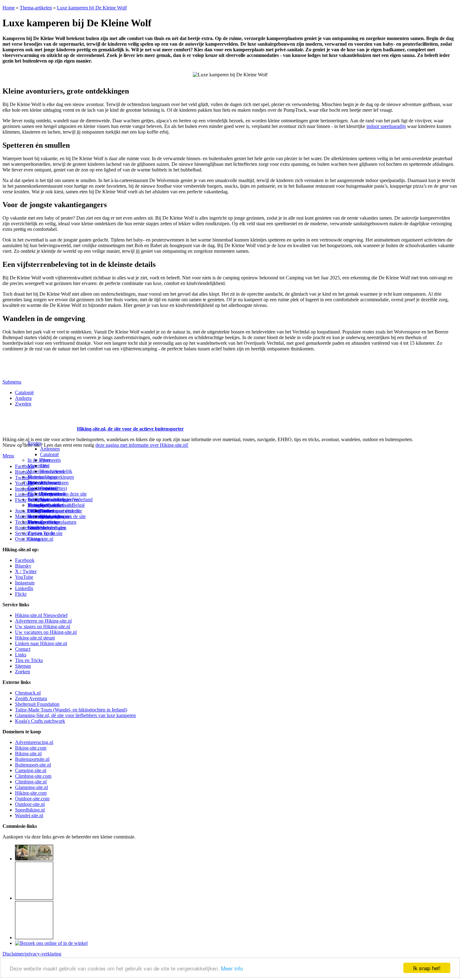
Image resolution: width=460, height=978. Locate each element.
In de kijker (39, 460)
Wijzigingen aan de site (63, 516)
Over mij (49, 488)
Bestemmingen (42, 477)
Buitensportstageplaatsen (52, 522)
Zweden (23, 403)
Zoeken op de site (45, 533)
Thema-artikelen (36, 7)
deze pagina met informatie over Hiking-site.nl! (141, 445)
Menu (8, 455)
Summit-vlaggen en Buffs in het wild (59, 502)
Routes (34, 443)
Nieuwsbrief (40, 527)
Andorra (23, 398)
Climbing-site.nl (31, 781)
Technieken (26, 522)
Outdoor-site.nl (30, 804)
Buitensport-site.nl (33, 764)
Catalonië (24, 392)
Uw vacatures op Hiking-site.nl (46, 632)
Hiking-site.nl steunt (35, 637)
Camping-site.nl (30, 770)
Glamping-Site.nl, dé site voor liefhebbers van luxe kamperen (75, 715)
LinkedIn (24, 588)
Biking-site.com (30, 748)
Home (9, 7)
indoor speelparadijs (386, 126)
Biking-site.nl (28, 753)
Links (20, 654)
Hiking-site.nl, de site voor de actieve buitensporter (130, 428)
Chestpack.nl (28, 692)
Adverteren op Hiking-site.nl (43, 621)
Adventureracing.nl (34, 742)
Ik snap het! (427, 968)
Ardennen (50, 448)
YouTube (24, 577)
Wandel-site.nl (29, 815)
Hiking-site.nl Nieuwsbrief (41, 615)
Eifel (44, 465)
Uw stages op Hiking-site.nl (42, 626)
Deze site (37, 482)
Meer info (232, 968)
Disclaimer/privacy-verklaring (32, 953)
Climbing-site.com (33, 776)
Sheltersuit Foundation (37, 704)
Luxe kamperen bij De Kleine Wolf (92, 7)
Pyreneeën (50, 460)
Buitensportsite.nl (32, 759)
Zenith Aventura (31, 698)
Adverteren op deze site (63, 494)
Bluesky (23, 565)
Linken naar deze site (61, 510)
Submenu (12, 382)
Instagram (24, 489)
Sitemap (35, 522)
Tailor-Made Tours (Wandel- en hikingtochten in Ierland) (71, 709)
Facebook (24, 466)
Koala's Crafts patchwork (40, 721)
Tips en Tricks (29, 660)
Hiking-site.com (31, 793)
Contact (35, 539)
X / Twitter (26, 571)
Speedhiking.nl (30, 809)
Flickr (21, 500)
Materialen (38, 465)
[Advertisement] (39, 421)
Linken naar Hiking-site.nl (41, 643)
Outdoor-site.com (32, 798)
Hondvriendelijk (56, 471)
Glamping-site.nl (31, 787)
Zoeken (22, 671)
